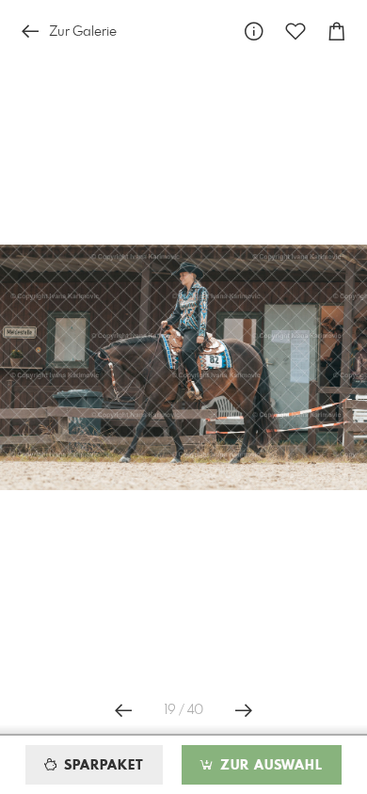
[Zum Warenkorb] (337, 31)
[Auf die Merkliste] (295, 31)
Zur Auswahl (269, 765)
